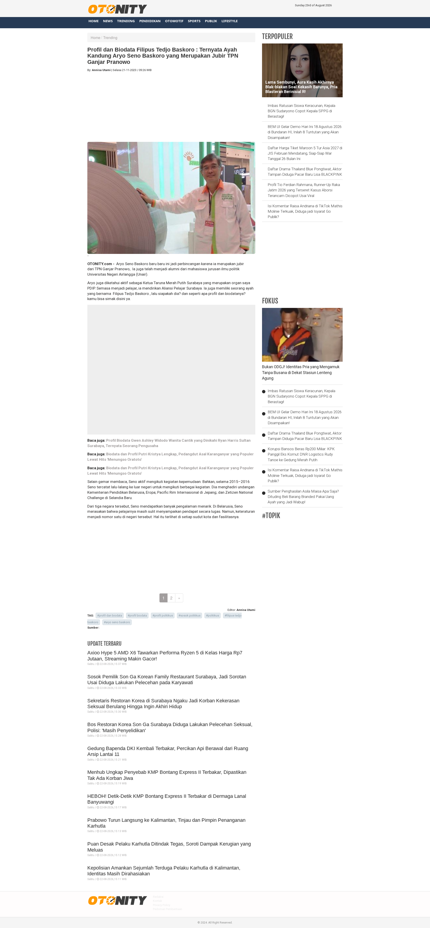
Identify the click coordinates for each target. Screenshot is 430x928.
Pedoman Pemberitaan (167, 909)
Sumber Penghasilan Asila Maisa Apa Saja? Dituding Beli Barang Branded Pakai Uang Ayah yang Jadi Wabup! (303, 496)
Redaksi (158, 896)
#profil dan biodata (109, 615)
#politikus (212, 615)
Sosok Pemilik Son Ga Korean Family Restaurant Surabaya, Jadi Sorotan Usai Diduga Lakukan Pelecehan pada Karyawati (166, 679)
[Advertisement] (171, 107)
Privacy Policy (161, 905)
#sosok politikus (189, 615)
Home (93, 21)
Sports (194, 21)
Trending (126, 21)
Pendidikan (150, 21)
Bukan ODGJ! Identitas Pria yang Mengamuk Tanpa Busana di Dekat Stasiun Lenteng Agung (301, 372)
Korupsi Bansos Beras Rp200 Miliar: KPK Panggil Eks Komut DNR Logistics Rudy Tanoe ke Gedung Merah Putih (301, 454)
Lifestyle (229, 21)
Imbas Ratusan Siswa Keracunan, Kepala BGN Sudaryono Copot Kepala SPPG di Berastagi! (301, 111)
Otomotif (174, 21)
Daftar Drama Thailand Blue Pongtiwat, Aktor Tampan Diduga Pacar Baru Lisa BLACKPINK (305, 172)
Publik (211, 21)
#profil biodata (137, 615)
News (108, 21)
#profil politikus (163, 615)
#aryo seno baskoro (117, 622)
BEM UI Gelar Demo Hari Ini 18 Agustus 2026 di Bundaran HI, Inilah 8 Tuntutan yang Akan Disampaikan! (305, 132)
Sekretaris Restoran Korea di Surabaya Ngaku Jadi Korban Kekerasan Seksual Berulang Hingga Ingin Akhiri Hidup (163, 703)
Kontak (157, 900)
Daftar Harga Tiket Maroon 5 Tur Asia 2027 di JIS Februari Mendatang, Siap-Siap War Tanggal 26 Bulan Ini (305, 153)
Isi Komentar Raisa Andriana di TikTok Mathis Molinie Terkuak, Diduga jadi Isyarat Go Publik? (305, 211)
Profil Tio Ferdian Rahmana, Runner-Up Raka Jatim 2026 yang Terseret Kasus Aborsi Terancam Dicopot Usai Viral (304, 190)
